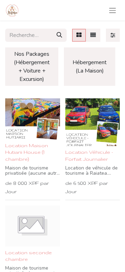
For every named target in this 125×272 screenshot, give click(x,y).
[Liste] (93, 35)
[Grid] (79, 35)
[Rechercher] (59, 35)
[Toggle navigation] (112, 10)
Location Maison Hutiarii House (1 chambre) (26, 152)
